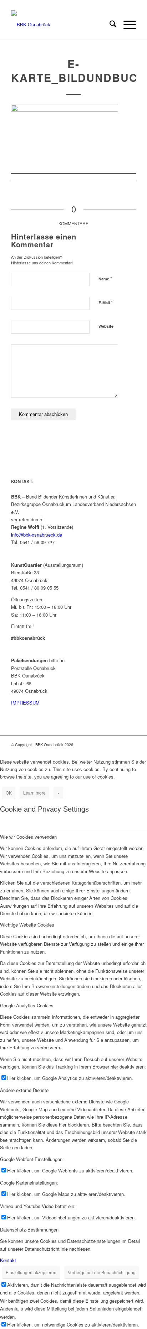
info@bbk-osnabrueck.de (36, 534)
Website (105, 326)
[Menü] (126, 24)
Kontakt (8, 1260)
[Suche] (109, 24)
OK (9, 793)
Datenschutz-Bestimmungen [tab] (29, 1229)
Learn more (34, 793)
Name (105, 278)
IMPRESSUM (25, 702)
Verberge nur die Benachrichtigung (102, 1272)
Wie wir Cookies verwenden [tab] (28, 836)
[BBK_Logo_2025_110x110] (61, 24)
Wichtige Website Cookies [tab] (27, 924)
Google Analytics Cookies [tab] (27, 1005)
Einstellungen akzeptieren (31, 1272)
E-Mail (105, 302)
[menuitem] (109, 24)
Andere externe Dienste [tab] (24, 1090)
